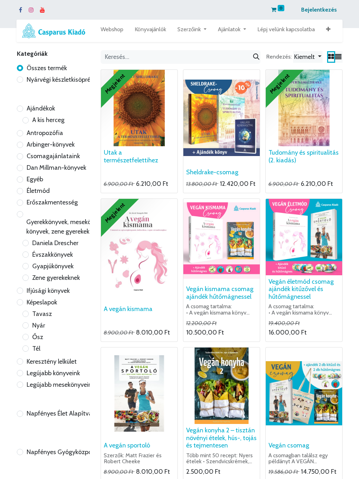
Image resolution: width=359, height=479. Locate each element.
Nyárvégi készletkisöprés (60, 79)
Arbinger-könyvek (51, 144)
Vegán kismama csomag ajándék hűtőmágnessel (219, 293)
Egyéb (35, 179)
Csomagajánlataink (53, 156)
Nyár (38, 325)
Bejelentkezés (319, 9)
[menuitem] (112, 31)
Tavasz (42, 314)
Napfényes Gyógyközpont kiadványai (78, 452)
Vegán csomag (289, 445)
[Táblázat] (331, 57)
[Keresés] (256, 57)
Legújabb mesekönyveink (61, 385)
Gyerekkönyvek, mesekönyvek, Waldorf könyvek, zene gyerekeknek (79, 226)
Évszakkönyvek (52, 254)
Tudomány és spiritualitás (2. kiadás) (304, 156)
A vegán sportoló (127, 445)
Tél (36, 348)
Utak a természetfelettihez (131, 156)
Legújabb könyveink (53, 373)
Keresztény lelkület (52, 361)
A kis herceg (48, 120)
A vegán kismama (128, 309)
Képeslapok (42, 302)
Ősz (37, 337)
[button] (328, 31)
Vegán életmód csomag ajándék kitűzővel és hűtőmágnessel (301, 289)
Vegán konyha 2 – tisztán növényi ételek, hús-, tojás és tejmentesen (221, 437)
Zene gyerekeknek (56, 278)
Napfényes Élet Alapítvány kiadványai (78, 413)
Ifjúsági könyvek (48, 291)
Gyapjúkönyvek (53, 266)
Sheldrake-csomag (212, 172)
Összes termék (47, 68)
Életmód (38, 191)
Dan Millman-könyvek (56, 167)
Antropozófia (45, 133)
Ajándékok (41, 108)
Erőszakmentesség (52, 202)
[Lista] (338, 57)
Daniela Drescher (55, 243)
